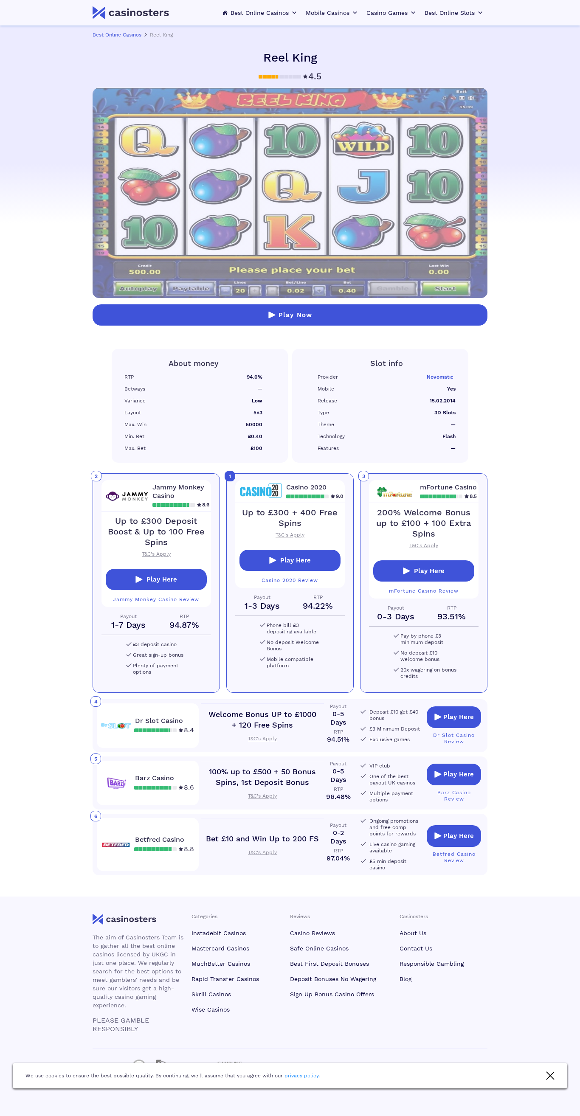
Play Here (295, 560)
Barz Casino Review (454, 796)
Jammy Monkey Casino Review (156, 599)
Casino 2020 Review (290, 580)
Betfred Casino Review (454, 857)
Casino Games (387, 12)
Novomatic (440, 377)
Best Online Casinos (260, 12)
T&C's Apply (290, 535)
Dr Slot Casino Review (454, 738)
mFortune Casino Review (424, 591)
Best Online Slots (450, 12)
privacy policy (301, 1076)
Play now (295, 315)
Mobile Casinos (327, 12)
